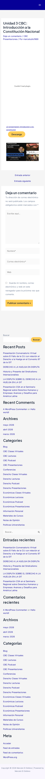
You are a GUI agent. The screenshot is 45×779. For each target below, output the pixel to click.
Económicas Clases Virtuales (16, 492)
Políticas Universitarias (14, 525)
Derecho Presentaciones (14, 488)
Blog (5, 446)
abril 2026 (8, 429)
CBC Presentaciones (12, 465)
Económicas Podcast (13, 502)
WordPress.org (10, 757)
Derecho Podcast (11, 483)
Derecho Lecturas (11, 479)
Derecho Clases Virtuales (15, 474)
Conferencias (9, 469)
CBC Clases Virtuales (13, 451)
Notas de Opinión (11, 520)
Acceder (7, 743)
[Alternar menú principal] (39, 5)
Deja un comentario (12, 36)
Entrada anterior (22, 175)
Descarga (17, 134)
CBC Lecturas (9, 456)
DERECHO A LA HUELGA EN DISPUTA (21, 367)
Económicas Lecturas (13, 497)
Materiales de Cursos (13, 515)
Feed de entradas (11, 748)
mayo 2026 (8, 425)
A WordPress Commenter (15, 409)
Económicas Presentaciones (16, 506)
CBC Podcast (9, 460)
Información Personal (13, 511)
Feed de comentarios (13, 752)
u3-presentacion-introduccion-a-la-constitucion (20, 128)
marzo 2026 (9, 434)
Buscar (6, 335)
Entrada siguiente (22, 181)
